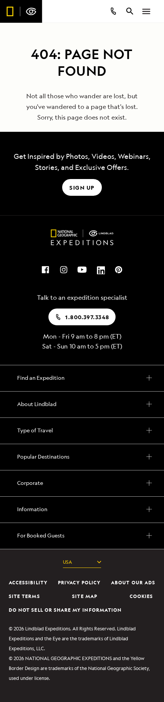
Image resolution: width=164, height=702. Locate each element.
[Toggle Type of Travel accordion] (82, 429)
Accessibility (28, 582)
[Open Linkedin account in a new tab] (100, 269)
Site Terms (24, 596)
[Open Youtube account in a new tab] (82, 269)
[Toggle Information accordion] (82, 508)
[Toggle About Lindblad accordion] (82, 403)
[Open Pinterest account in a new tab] (118, 269)
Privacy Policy (79, 582)
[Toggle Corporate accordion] (82, 481)
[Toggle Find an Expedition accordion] (82, 376)
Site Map (84, 596)
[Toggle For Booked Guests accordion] (82, 534)
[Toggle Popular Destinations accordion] (82, 455)
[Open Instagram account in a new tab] (63, 269)
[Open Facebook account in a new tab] (45, 269)
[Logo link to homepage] (21, 11)
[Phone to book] (113, 11)
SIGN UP (81, 187)
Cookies (141, 596)
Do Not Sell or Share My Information (65, 610)
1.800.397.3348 (87, 317)
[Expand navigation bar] (146, 11)
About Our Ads (133, 582)
